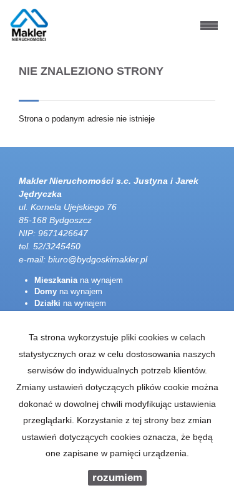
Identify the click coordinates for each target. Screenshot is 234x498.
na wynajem (78, 280)
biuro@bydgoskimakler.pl (97, 259)
